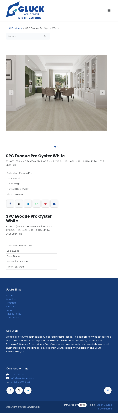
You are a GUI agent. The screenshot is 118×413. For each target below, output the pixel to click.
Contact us (12, 317)
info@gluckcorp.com (22, 378)
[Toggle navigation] (109, 10)
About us (11, 299)
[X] (19, 203)
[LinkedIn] (27, 203)
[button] (11, 92)
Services (11, 306)
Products (11, 303)
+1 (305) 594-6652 (21, 382)
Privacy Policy (13, 314)
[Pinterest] (45, 203)
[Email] (54, 203)
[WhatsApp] (36, 203)
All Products (15, 28)
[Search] (45, 36)
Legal (9, 310)
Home (9, 295)
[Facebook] (10, 203)
